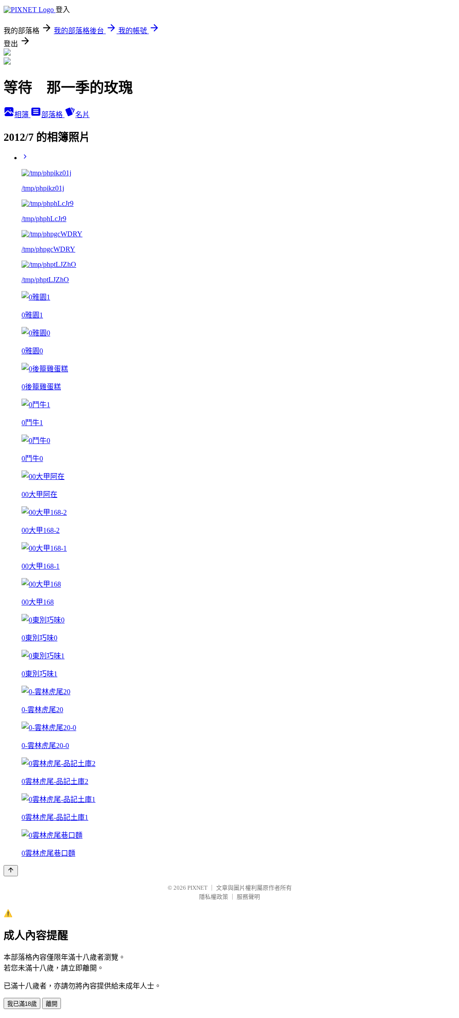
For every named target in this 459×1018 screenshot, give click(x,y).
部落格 (53, 114)
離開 (51, 1004)
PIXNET (197, 887)
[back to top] (11, 870)
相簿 (22, 114)
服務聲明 (248, 896)
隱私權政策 (213, 896)
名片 (82, 114)
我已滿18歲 (22, 1004)
